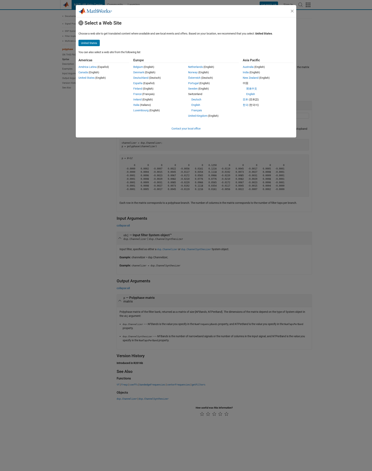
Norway (193, 72)
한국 (245, 104)
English (195, 104)
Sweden (193, 88)
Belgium (138, 66)
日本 (245, 99)
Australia (248, 66)
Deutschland (140, 77)
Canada (83, 72)
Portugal (193, 83)
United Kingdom (197, 115)
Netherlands (195, 66)
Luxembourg (141, 110)
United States (86, 77)
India (246, 72)
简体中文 (251, 88)
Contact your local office (186, 128)
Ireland (137, 99)
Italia (136, 104)
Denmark (138, 72)
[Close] (292, 11)
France (137, 94)
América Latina (87, 66)
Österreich (194, 77)
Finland (137, 88)
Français (196, 110)
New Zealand (250, 77)
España (137, 83)
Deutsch (196, 99)
